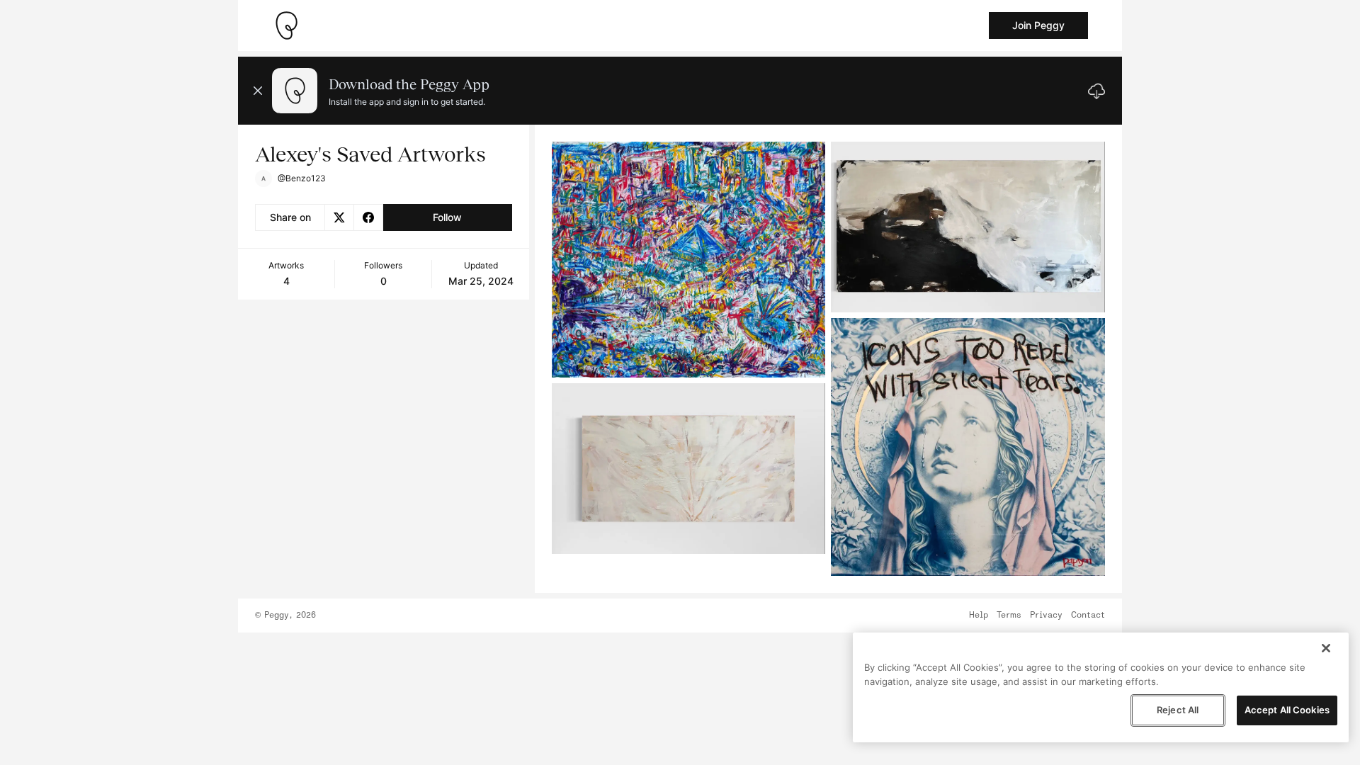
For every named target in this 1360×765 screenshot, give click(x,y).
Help (978, 615)
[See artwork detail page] (689, 260)
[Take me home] (286, 25)
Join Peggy (1038, 25)
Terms (1009, 615)
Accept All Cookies (1287, 709)
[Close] (1326, 648)
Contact (1088, 615)
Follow (447, 217)
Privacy (1046, 615)
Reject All (1177, 709)
